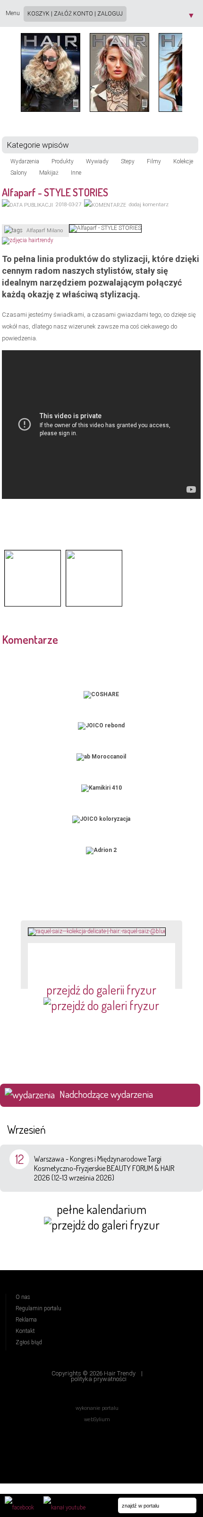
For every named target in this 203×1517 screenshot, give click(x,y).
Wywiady (97, 161)
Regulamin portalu (38, 1308)
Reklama (26, 1319)
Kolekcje (183, 161)
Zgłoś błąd (29, 1342)
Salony (18, 172)
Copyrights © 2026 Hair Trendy (93, 1373)
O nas (23, 1297)
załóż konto (73, 13)
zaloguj (110, 13)
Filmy (154, 161)
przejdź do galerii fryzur (101, 989)
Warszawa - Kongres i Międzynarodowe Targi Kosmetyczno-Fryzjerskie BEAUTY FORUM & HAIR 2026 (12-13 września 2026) (104, 1168)
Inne (76, 172)
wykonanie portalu (97, 1408)
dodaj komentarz (149, 205)
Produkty (62, 161)
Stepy (128, 161)
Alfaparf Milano (44, 231)
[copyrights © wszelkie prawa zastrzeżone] (32, 605)
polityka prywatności (99, 1378)
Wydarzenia (24, 161)
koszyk (38, 13)
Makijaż (49, 172)
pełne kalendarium (101, 1209)
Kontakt (25, 1331)
